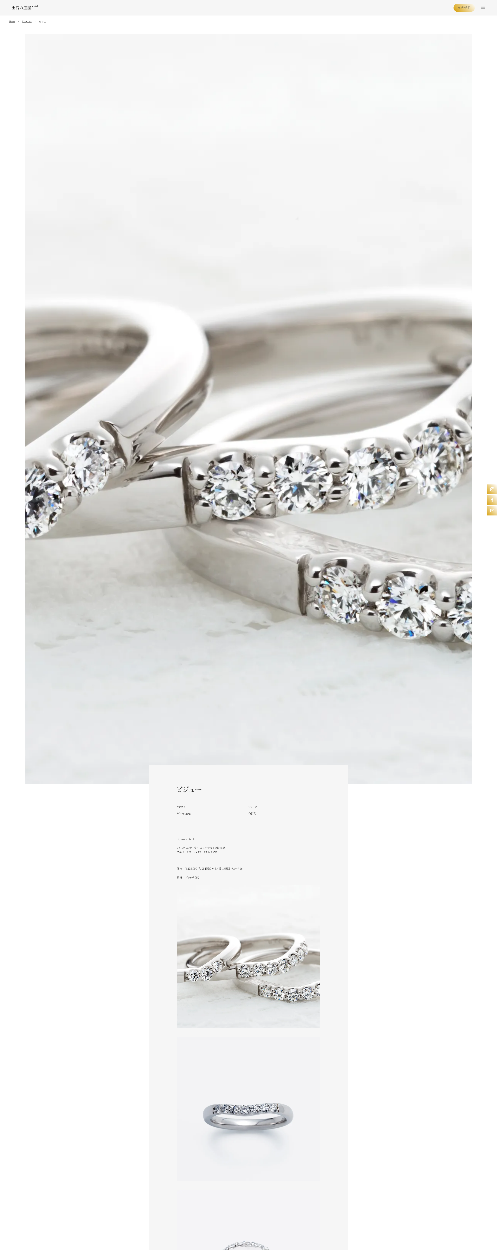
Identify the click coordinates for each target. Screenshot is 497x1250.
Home (12, 21)
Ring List (26, 21)
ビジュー (44, 21)
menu (483, 7)
